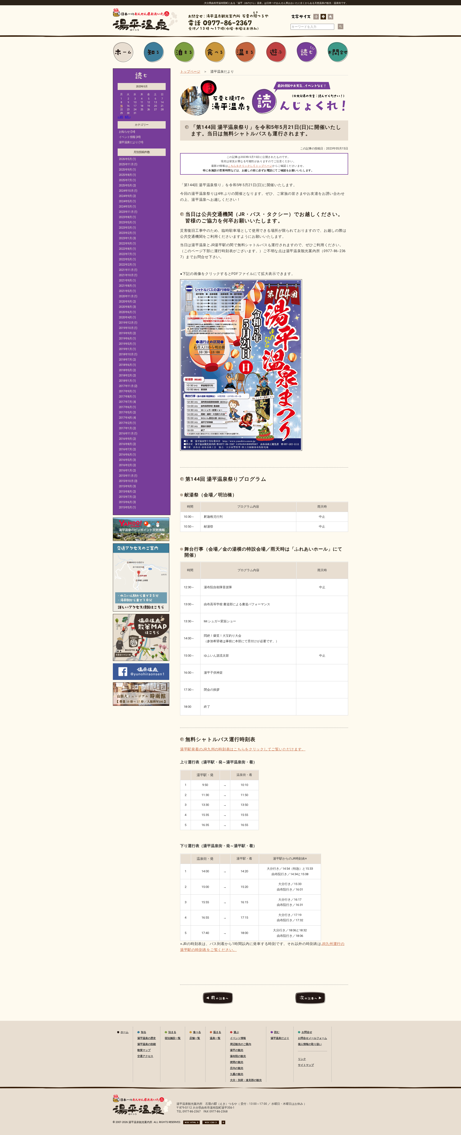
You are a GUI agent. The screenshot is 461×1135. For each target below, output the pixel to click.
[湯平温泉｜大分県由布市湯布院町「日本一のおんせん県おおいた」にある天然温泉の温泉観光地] (142, 1114)
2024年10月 (126, 190)
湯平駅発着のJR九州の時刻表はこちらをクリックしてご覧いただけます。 (242, 749)
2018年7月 (125, 359)
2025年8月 (125, 175)
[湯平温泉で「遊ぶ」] (276, 52)
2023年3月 (125, 227)
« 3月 (120, 117)
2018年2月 (125, 375)
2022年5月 (125, 259)
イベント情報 (127, 137)
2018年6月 (125, 365)
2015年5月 (125, 507)
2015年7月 (125, 497)
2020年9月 (125, 301)
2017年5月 (125, 412)
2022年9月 (125, 243)
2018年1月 (125, 380)
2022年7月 (125, 254)
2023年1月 (125, 238)
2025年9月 (125, 169)
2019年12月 (126, 322)
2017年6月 (125, 407)
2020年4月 (125, 317)
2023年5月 (125, 222)
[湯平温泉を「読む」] (307, 52)
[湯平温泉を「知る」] (154, 52)
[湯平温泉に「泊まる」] (184, 52)
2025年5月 (125, 185)
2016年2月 (125, 465)
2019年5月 (125, 343)
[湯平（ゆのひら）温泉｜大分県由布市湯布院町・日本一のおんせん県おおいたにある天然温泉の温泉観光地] (145, 30)
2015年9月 (125, 486)
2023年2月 (125, 233)
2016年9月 (125, 438)
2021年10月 (126, 275)
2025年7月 (125, 180)
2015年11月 (126, 475)
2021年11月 (126, 270)
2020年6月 (125, 312)
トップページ (190, 71)
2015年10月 (126, 481)
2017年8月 (125, 396)
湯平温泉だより (128, 142)
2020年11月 (126, 296)
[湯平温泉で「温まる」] (245, 52)
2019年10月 (126, 328)
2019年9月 (125, 333)
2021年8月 (125, 285)
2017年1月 (125, 428)
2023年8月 (125, 217)
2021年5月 (125, 291)
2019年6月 (125, 338)
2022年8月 (125, 248)
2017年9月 (125, 391)
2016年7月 (125, 449)
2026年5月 (125, 159)
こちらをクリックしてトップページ (250, 165)
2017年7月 (125, 402)
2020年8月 (125, 307)
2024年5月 (125, 201)
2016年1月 (125, 470)
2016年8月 (125, 444)
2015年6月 (125, 502)
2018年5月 (125, 370)
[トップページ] (123, 52)
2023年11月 (126, 212)
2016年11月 (126, 433)
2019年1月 (125, 349)
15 (121, 105)
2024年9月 (125, 196)
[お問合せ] (338, 52)
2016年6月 (125, 454)
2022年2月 (125, 264)
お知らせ (124, 131)
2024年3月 (125, 206)
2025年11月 (126, 164)
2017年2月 (125, 423)
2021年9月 (125, 280)
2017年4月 (125, 417)
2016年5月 (125, 460)
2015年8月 (125, 491)
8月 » (127, 117)
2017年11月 (126, 386)
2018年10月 (126, 354)
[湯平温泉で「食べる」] (215, 52)
